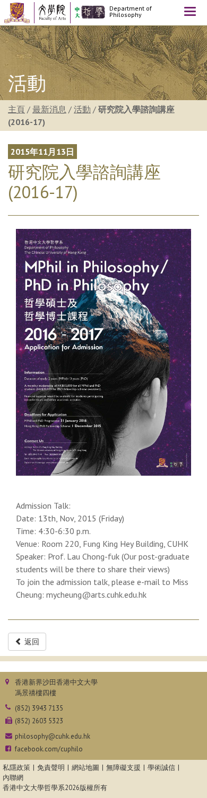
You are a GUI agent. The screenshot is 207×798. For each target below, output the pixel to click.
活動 (82, 109)
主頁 (16, 109)
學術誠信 (161, 767)
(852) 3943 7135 (39, 708)
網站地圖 (85, 767)
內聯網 (13, 777)
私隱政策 (16, 767)
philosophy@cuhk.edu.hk (52, 736)
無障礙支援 (123, 767)
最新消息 (49, 109)
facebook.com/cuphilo (49, 748)
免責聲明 (51, 767)
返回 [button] (30, 641)
